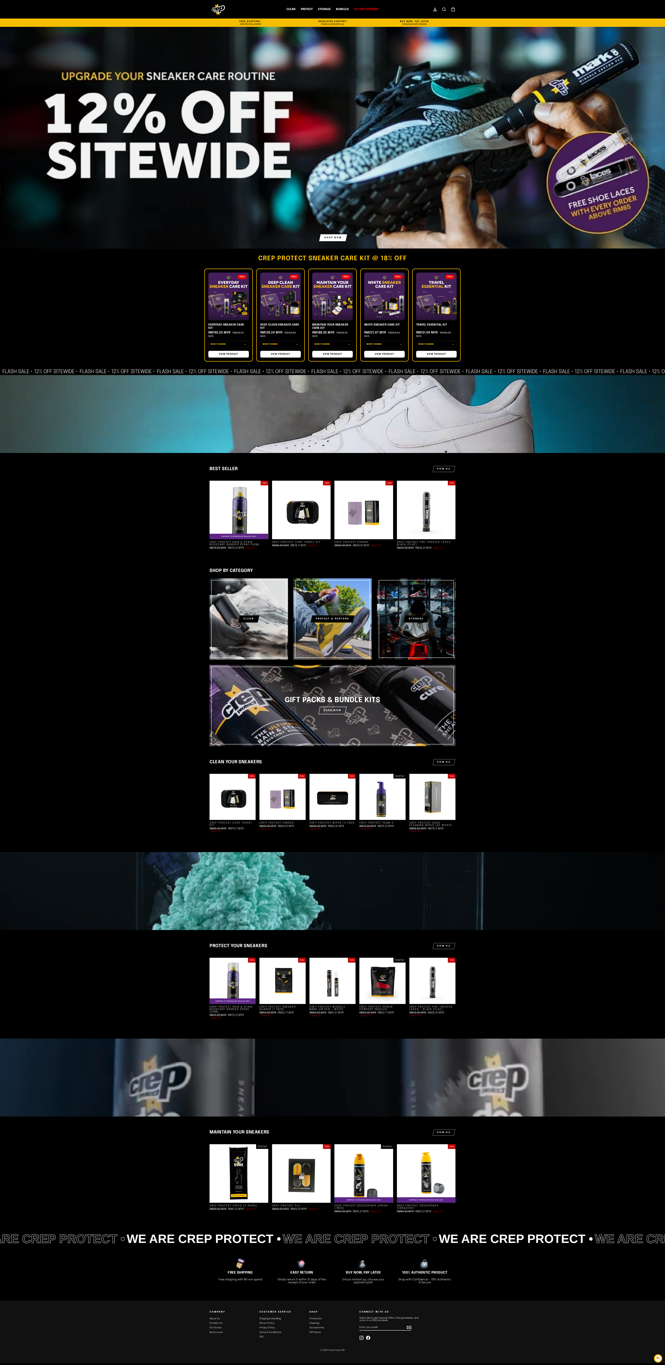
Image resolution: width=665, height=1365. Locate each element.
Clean (291, 9)
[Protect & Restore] (332, 619)
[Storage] (416, 619)
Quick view (301, 535)
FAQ (261, 1337)
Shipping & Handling (270, 1318)
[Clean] (249, 619)
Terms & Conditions (270, 1332)
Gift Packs (315, 1332)
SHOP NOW (332, 710)
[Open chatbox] (658, 1358)
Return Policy (266, 1323)
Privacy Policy (267, 1327)
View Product (228, 354)
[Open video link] (332, 414)
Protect (307, 9)
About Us (215, 1318)
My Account (216, 1332)
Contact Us (216, 1323)
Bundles (342, 9)
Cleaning (314, 1323)
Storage (324, 9)
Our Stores (216, 1327)
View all (444, 469)
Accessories (316, 1327)
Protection (315, 1318)
